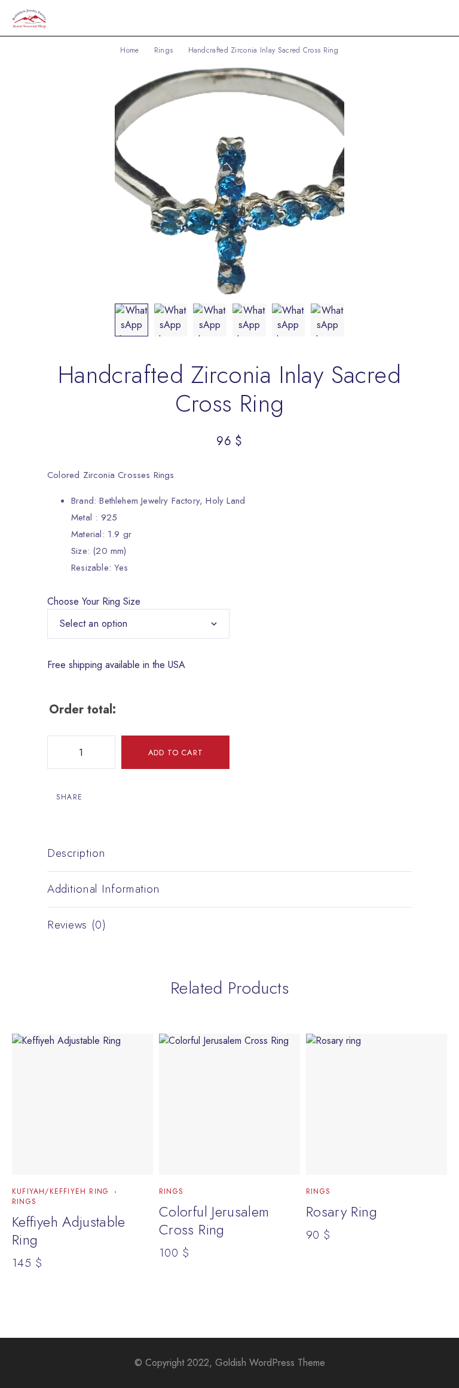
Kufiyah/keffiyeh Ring (60, 1191)
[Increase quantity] (106, 752)
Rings (163, 50)
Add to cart (175, 752)
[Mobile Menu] (435, 18)
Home (129, 50)
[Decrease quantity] (57, 752)
